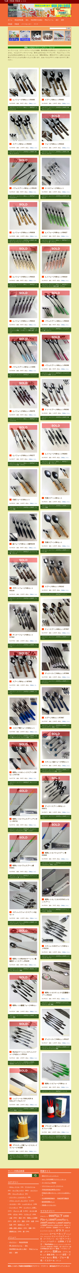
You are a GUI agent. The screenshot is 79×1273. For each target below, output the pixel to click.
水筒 (14, 1221)
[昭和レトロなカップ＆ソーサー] (47, 40)
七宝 (49, 1004)
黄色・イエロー (29, 830)
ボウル (15, 1214)
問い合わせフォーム (15, 1246)
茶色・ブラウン (21, 464)
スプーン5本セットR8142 (54, 586)
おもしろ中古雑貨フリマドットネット (54, 1179)
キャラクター (45, 1234)
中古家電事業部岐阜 (48, 1198)
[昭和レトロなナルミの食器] (25, 40)
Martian (32, 968)
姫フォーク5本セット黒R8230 (24, 544)
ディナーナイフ (50, 1048)
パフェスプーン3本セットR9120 (25, 188)
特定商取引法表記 (36, 20)
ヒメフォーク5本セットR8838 (24, 232)
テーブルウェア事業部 (49, 1183)
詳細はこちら (32, 103)
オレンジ (32, 782)
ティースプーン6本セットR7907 (57, 629)
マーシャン (16, 970)
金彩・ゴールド (60, 286)
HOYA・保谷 (63, 1225)
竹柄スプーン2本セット (53, 498)
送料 (62, 20)
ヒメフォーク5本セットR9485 (24, 100)
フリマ (36, 24)
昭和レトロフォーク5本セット (56, 1083)
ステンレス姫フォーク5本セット (57, 762)
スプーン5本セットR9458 (22, 144)
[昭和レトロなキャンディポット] (69, 40)
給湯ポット (21, 1225)
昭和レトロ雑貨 (32, 1218)
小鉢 (10, 1218)
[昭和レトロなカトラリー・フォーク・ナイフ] (58, 40)
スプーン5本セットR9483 (54, 100)
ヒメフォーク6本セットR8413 (24, 321)
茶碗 (30, 1228)
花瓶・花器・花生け (15, 1228)
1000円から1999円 (61, 107)
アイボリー (33, 829)
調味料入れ (13, 1231)
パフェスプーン (19, 830)
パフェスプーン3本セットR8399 (57, 365)
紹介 (57, 20)
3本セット (26, 196)
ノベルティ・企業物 (55, 1241)
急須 (20, 1218)
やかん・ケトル (14, 1187)
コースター (13, 1204)
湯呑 (23, 1221)
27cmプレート (44, 1216)
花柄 (54, 286)
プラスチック (59, 1137)
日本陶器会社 (45, 1248)
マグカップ (27, 1214)
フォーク (48, 153)
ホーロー (68, 1244)
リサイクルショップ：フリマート (52, 1186)
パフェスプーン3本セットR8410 (57, 321)
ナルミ (44, 1241)
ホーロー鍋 (33, 1211)
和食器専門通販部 (63, 1198)
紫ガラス (52, 1248)
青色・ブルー (55, 727)
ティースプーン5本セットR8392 (57, 409)
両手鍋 (49, 1246)
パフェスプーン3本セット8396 (24, 367)
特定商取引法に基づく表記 (18, 1249)
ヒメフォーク (17, 241)
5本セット (26, 107)
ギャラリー (13, 1242)
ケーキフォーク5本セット (54, 188)
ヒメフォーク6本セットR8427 (56, 232)
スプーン (48, 109)
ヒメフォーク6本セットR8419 (56, 277)
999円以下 (32, 107)
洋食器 (11, 1)
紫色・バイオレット (22, 330)
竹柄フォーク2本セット (21, 500)
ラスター (43, 1246)
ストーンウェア (58, 1236)
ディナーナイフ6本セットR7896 (57, 673)
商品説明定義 (19, 20)
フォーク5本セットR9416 (54, 144)
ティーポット (13, 1207)
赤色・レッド (52, 374)
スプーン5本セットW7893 (22, 681)
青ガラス (49, 1258)
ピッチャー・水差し (30, 1207)
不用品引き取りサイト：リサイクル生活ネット (56, 1194)
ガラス (60, 1230)
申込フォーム (49, 20)
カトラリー (20, 107)
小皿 (70, 1246)
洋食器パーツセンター (49, 1205)
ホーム (10, 20)
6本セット (58, 240)
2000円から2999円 (61, 725)
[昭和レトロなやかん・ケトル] (36, 40)
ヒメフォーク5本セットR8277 (24, 455)
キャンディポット (18, 1194)
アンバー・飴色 (63, 1227)
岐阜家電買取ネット (48, 1202)
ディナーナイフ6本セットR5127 (57, 1039)
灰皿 (32, 1221)
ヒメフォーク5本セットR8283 (56, 454)
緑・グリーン (52, 241)
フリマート (44, 1266)
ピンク (51, 286)
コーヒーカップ (57, 1233)
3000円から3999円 (55, 1223)
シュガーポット (27, 1204)
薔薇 (21, 970)
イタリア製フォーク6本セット (24, 728)
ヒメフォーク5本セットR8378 (24, 411)
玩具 (10, 1225)
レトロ (23, 1)
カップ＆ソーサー (18, 1190)
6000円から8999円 (53, 1225)
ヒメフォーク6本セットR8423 (24, 277)
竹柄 (46, 507)
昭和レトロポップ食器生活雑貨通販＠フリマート (24, 1266)
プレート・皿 (17, 1211)
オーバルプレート (50, 1231)
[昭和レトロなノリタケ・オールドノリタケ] (13, 40)
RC (68, 1225)
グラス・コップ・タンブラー (18, 1201)
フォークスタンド (50, 1137)
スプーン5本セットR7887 (54, 718)
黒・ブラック (52, 463)
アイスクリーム (30, 1187)
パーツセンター (26, 24)
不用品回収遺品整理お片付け (51, 1189)
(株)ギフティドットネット (50, 1176)
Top (5, 1)
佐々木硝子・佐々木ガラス (59, 1246)
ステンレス (17, 737)
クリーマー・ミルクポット (18, 1197)
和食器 (17, 1)
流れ (27, 20)
